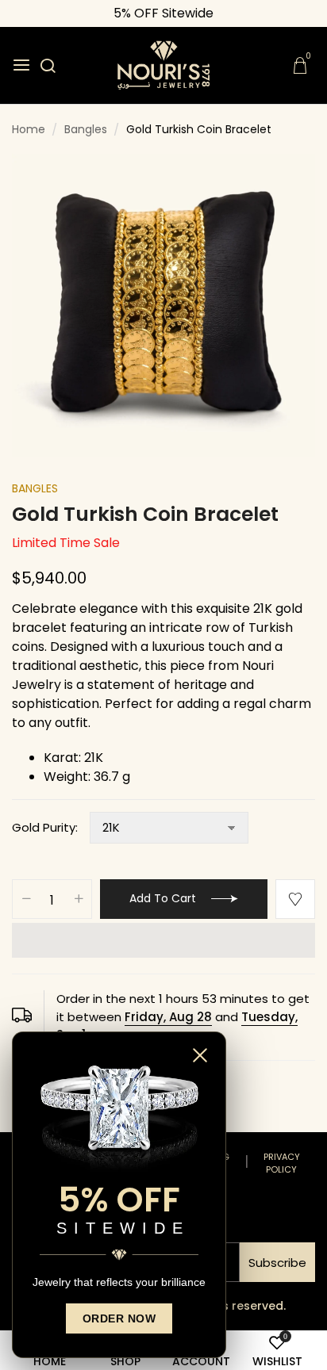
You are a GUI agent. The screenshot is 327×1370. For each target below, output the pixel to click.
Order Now (119, 1318)
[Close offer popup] (201, 1055)
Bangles (35, 488)
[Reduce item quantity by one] (26, 900)
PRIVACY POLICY (282, 1163)
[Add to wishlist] (295, 899)
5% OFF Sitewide (163, 13)
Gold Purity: (45, 827)
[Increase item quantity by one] (78, 900)
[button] (163, 940)
